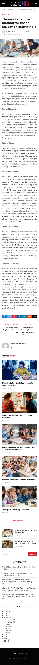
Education (6, 15)
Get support (22, 654)
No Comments (8, 35)
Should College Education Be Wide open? (19, 480)
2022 (6, 635)
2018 (5, 641)
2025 (6, 613)
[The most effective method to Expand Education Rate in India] (19, 48)
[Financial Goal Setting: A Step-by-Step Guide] (7, 533)
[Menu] (3, 3)
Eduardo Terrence (14, 32)
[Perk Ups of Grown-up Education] (19, 496)
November (9, 622)
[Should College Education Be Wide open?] (19, 466)
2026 (6, 611)
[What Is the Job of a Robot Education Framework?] (19, 402)
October (8, 624)
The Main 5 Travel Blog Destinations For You (10, 330)
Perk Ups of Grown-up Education (15, 510)
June (7, 626)
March (8, 632)
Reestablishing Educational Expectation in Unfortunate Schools (19, 448)
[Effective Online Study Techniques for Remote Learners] (19, 370)
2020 (6, 639)
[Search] (36, 3)
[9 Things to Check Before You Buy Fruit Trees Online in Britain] (7, 544)
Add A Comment (19, 520)
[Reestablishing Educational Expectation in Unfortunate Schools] (19, 434)
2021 (5, 637)
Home (14, 654)
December (9, 620)
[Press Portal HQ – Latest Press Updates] (19, 3)
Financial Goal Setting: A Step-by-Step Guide (16, 567)
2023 (6, 618)
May (7, 628)
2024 (6, 616)
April (7, 630)
